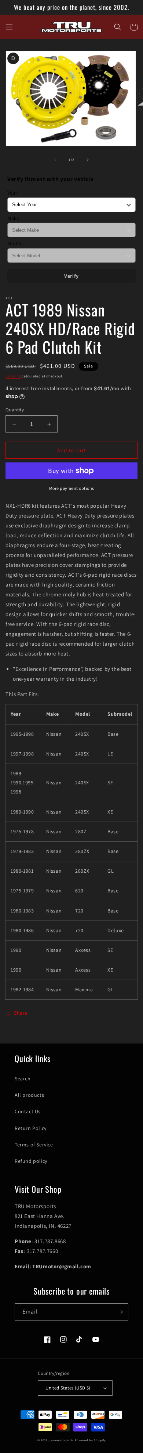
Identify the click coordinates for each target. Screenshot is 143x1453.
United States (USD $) (67, 1388)
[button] (9, 27)
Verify (71, 276)
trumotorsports (62, 1440)
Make (13, 218)
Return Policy (31, 1128)
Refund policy (31, 1161)
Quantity (15, 410)
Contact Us (28, 1111)
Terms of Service (34, 1144)
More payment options (71, 488)
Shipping (13, 376)
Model (14, 243)
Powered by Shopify (90, 1440)
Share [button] (20, 1013)
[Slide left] (55, 160)
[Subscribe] (120, 1312)
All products (29, 1095)
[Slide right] (88, 160)
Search (23, 1078)
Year (12, 192)
